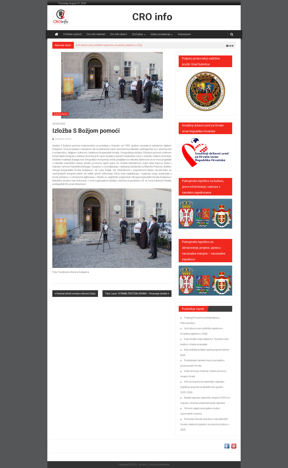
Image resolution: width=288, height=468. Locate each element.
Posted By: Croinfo (63, 139)
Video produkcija (160, 34)
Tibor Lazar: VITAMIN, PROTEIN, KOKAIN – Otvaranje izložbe (136, 293)
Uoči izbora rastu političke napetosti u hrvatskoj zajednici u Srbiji (109, 45)
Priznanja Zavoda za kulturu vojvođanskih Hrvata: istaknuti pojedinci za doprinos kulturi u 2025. (204, 424)
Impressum (184, 34)
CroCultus (137, 34)
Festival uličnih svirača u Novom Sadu (76, 293)
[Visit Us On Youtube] (233, 446)
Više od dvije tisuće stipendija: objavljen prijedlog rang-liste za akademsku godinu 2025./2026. (202, 387)
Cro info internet (96, 34)
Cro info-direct (118, 34)
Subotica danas (60, 114)
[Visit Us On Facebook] (227, 446)
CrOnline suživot (72, 34)
